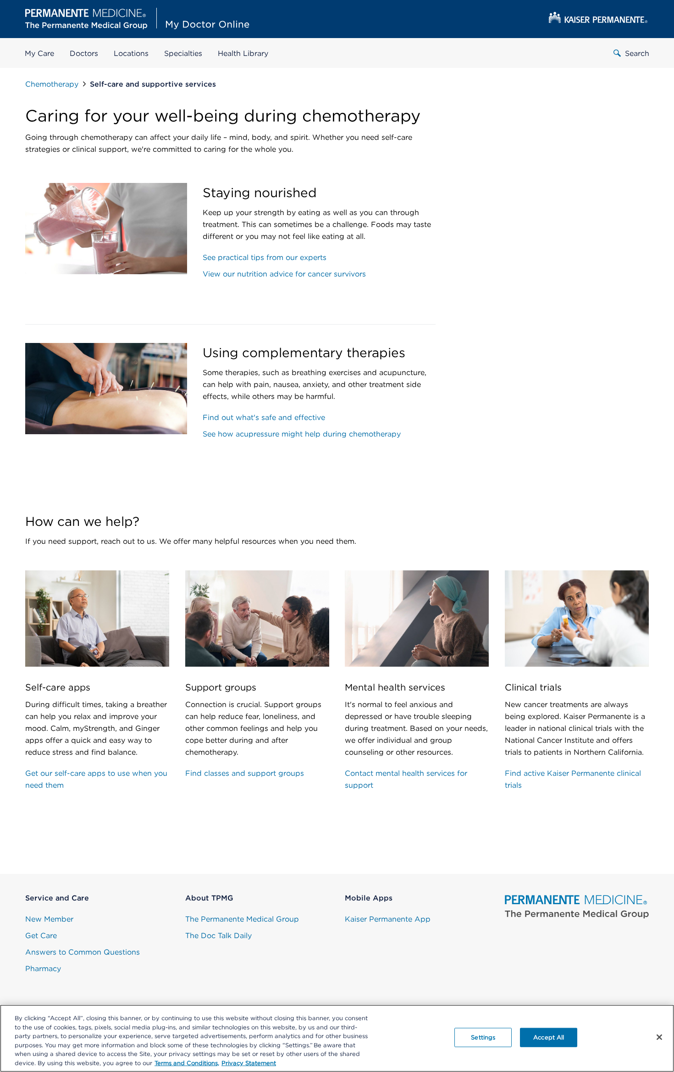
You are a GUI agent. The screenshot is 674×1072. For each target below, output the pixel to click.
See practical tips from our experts (264, 257)
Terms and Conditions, (187, 1062)
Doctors (84, 53)
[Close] (659, 1037)
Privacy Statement (248, 1062)
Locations (131, 53)
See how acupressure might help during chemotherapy (302, 434)
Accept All (548, 1037)
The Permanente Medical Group (242, 919)
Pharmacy (43, 968)
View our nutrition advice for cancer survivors (284, 274)
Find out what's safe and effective (264, 417)
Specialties (183, 53)
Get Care (41, 935)
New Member (49, 919)
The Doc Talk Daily (218, 935)
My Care (39, 53)
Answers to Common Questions (82, 952)
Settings (483, 1037)
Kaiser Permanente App (388, 919)
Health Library (243, 53)
